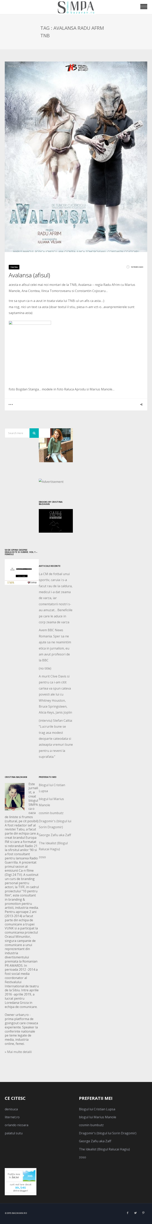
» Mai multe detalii (18, 1052)
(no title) (45, 668)
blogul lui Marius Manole (97, 1117)
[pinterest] (143, 1213)
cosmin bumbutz (51, 813)
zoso (42, 857)
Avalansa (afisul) (29, 275)
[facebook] (127, 1213)
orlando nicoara (16, 1125)
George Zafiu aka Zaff (55, 835)
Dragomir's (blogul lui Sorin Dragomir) (107, 1133)
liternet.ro (12, 1117)
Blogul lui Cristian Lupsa (97, 1109)
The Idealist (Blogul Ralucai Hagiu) (104, 1149)
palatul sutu (14, 1133)
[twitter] (135, 1213)
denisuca (11, 1109)
